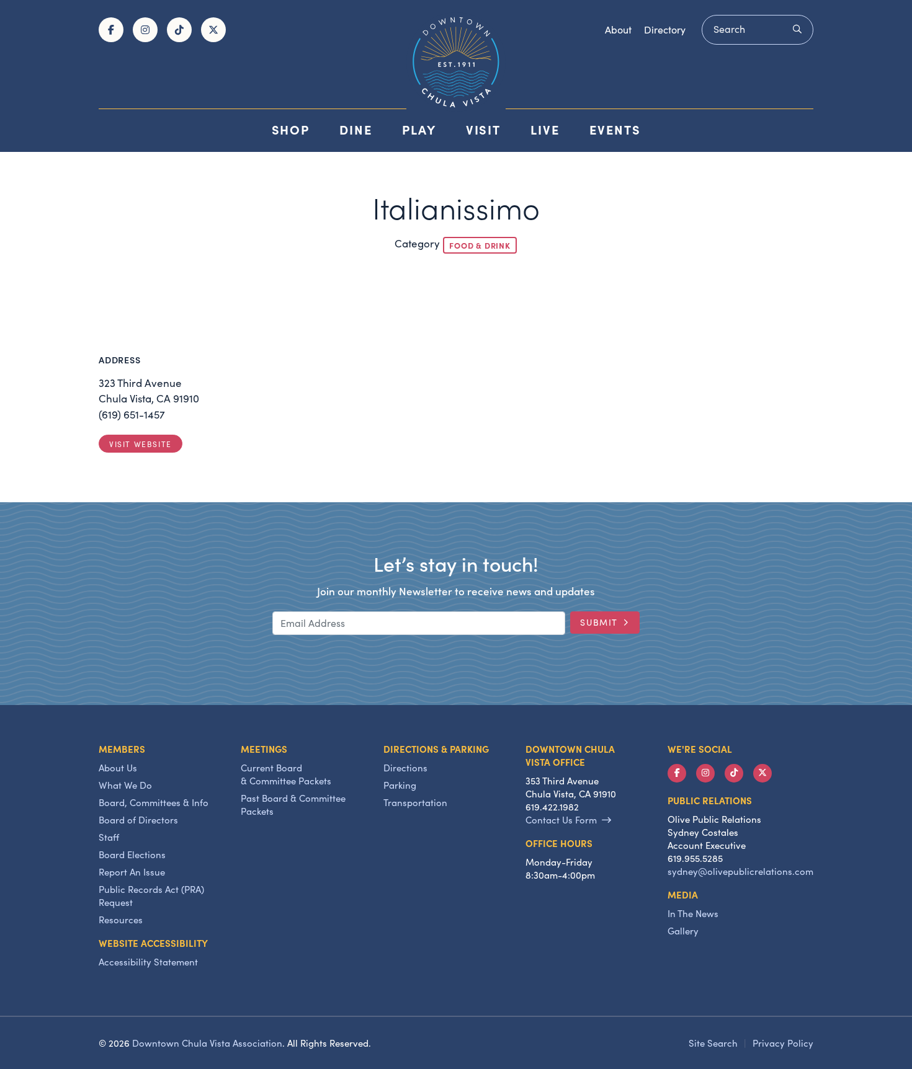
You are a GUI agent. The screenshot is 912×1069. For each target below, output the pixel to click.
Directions (405, 767)
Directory (665, 29)
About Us (118, 767)
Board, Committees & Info (153, 802)
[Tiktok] (179, 29)
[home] (456, 62)
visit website (140, 444)
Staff (109, 837)
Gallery (683, 931)
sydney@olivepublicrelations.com (740, 871)
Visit (483, 129)
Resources (121, 919)
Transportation (415, 802)
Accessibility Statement (148, 962)
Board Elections (132, 854)
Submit (599, 622)
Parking (399, 785)
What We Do (125, 785)
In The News (693, 913)
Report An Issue (132, 872)
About (618, 29)
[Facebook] (111, 29)
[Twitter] (213, 29)
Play (419, 129)
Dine (355, 129)
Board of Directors (138, 820)
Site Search (713, 1043)
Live (545, 129)
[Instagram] (145, 29)
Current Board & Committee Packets (286, 774)
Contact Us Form (561, 820)
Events (615, 129)
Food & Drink (480, 245)
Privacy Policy (783, 1043)
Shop (291, 129)
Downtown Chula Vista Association (207, 1043)
